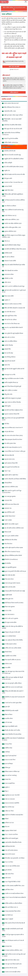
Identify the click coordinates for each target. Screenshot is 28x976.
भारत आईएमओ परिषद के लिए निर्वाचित (13, 640)
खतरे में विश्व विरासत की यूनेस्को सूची (12, 386)
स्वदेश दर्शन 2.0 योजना (9, 337)
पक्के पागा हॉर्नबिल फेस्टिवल (10, 341)
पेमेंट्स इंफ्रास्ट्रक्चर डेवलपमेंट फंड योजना (12, 439)
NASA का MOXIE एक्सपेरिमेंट (11, 803)
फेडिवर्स (5, 818)
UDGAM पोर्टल (7, 500)
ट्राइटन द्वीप (6, 706)
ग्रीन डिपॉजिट (7, 563)
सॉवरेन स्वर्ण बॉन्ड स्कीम (9, 587)
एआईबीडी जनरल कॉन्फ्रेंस (9, 655)
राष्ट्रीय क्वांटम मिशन (8, 874)
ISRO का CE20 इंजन (9, 799)
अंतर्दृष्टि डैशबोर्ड (7, 595)
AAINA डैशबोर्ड (7, 186)
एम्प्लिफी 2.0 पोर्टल (8, 278)
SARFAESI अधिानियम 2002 (10, 486)
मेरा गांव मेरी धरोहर (8, 353)
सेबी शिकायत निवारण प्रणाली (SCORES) (13, 602)
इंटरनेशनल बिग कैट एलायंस (10, 968)
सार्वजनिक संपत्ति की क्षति (9, 151)
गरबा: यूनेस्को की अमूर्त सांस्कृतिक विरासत (13, 333)
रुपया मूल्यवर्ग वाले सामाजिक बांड (11, 467)
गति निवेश (6, 423)
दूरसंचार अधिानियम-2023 (9, 231)
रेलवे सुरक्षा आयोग (7, 178)
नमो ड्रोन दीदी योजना (8, 431)
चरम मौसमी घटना (8, 915)
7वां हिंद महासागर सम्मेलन (10, 644)
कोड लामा (6, 826)
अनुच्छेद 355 (6, 170)
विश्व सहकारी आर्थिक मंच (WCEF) (12, 659)
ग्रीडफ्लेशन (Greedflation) (10, 559)
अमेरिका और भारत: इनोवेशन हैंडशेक (12, 648)
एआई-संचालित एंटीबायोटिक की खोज (12, 842)
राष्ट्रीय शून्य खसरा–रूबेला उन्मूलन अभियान (13, 115)
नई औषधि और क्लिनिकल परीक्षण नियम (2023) (14, 249)
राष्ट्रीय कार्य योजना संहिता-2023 (11, 960)
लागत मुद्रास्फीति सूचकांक (9, 567)
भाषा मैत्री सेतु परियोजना (9, 357)
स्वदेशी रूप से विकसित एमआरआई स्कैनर (13, 814)
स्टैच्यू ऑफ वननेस (7, 394)
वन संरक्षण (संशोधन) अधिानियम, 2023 (12, 950)
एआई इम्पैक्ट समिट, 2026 (9, 111)
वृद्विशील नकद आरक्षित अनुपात (10, 524)
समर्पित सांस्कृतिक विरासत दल (10, 382)
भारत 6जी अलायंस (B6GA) (10, 850)
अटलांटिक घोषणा (8, 718)
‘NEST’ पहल (6, 471)
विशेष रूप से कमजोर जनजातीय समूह (12, 155)
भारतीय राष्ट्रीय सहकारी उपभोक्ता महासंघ (13, 547)
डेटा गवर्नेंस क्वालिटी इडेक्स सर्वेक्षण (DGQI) (13, 166)
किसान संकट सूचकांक (9, 606)
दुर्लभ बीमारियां (7, 870)
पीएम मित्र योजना (7, 543)
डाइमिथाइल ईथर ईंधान (9, 846)
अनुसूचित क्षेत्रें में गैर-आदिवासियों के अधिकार (13, 158)
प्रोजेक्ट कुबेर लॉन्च (8, 598)
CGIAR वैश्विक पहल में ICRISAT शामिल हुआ (14, 451)
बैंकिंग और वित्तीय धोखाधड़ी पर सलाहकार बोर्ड (14, 308)
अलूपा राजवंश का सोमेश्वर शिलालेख (12, 402)
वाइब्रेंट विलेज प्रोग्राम (8, 190)
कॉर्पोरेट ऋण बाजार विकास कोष (11, 504)
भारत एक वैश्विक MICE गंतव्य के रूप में (13, 427)
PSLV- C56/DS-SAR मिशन (10, 834)
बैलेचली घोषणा (7, 652)
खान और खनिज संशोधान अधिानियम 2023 (13, 528)
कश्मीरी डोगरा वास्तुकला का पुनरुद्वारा (12, 398)
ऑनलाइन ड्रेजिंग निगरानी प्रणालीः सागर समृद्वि (14, 591)
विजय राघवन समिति (8, 296)
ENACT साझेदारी (8, 919)
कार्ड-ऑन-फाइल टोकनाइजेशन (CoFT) (12, 447)
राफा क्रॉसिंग (6, 667)
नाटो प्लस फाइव (7, 722)
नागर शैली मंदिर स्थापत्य (9, 311)
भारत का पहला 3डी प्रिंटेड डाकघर (11, 866)
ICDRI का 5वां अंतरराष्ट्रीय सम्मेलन (11, 972)
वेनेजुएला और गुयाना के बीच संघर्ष (11, 632)
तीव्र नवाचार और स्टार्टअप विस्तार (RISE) (13, 435)
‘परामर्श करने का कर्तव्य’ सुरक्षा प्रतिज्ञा (12, 702)
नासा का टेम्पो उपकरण (9, 854)
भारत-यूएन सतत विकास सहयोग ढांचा (12, 964)
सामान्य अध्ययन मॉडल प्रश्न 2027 (11, 103)
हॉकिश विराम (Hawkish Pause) (11, 551)
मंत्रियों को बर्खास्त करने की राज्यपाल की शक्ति (14, 174)
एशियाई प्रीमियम (7, 482)
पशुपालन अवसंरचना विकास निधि (11, 414)
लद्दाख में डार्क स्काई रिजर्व (9, 755)
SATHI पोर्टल (7, 610)
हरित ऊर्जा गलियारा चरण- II (10, 907)
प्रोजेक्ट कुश (6, 767)
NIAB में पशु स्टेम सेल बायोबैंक (10, 138)
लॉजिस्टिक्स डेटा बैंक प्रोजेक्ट (10, 539)
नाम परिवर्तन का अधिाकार (9, 206)
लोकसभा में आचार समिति (9, 260)
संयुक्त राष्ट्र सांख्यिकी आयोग (10, 726)
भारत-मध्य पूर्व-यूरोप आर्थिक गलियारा (12, 683)
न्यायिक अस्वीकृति (7, 162)
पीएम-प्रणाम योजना (8, 579)
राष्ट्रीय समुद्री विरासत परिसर (10, 315)
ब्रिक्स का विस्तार (7, 714)
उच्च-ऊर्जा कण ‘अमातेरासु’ (10, 775)
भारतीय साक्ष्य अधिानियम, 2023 (11, 219)
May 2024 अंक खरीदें (14, 66)
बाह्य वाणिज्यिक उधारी (9, 512)
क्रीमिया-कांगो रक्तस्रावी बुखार (10, 838)
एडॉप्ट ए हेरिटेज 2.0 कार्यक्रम (10, 390)
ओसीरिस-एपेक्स (7, 748)
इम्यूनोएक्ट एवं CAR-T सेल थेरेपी (11, 795)
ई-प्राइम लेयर (7, 779)
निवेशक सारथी (7, 532)
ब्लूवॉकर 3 (6, 787)
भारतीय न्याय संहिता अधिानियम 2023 (12, 223)
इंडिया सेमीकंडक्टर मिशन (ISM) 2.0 (11, 107)
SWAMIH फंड (7, 508)
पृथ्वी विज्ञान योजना (8, 889)
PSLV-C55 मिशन (8, 862)
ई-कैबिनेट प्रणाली (7, 253)
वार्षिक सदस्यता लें (14, 92)
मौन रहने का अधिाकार (8, 257)
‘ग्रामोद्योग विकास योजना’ (9, 516)
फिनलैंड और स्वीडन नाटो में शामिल (11, 730)
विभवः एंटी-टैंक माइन (8, 807)
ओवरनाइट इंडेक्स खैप (8, 455)
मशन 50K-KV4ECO (8, 614)
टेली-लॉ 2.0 (6, 241)
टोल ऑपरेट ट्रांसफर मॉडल (9, 443)
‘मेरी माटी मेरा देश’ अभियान (10, 319)
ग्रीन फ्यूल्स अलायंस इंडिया (9, 622)
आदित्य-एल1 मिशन (8, 811)
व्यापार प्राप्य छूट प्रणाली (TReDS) (11, 583)
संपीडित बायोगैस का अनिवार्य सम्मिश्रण (12, 903)
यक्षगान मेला (6, 365)
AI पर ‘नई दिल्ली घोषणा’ (9, 636)
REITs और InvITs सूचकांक (10, 618)
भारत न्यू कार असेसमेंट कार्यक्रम (10, 536)
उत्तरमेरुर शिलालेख (8, 345)
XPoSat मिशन (7, 744)
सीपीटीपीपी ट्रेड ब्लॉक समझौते (10, 710)
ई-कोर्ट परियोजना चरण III (9, 215)
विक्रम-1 (6, 791)
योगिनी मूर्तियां (7, 406)
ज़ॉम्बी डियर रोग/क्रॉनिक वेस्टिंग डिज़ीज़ (12, 125)
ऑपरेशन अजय (7, 663)
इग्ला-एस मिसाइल (8, 763)
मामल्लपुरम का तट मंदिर (9, 374)
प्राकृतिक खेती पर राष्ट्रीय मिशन (10, 475)
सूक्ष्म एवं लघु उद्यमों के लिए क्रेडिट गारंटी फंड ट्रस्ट (14, 571)
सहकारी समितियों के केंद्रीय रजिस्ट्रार (11, 245)
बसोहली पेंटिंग (7, 349)
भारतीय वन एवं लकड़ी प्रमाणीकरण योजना (13, 893)
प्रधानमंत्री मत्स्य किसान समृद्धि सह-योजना (13, 410)
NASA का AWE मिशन (9, 759)
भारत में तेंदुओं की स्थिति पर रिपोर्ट (11, 881)
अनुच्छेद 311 (6, 300)
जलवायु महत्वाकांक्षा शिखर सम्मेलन (11, 911)
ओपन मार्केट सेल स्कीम (9, 575)
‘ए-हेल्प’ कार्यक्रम (7, 520)
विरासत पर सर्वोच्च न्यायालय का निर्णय (12, 304)
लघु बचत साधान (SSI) (9, 459)
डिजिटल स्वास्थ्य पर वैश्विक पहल (11, 771)
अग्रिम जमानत (7, 282)
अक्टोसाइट (6, 752)
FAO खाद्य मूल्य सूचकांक (9, 496)
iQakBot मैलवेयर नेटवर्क (9, 830)
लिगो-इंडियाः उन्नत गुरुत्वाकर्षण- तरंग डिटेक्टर (13, 858)
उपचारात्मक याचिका (8, 274)
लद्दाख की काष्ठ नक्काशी (9, 361)
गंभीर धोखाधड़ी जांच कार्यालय (10, 270)
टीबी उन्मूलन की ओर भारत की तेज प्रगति (12, 128)
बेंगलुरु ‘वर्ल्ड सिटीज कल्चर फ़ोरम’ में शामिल (13, 378)
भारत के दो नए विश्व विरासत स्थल (11, 323)
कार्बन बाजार (7, 877)
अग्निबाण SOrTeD (8, 822)
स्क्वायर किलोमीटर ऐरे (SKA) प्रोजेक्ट (12, 734)
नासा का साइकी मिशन (9, 783)
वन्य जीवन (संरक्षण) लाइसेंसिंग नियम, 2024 (13, 885)
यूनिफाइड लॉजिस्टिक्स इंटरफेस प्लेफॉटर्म (12, 555)
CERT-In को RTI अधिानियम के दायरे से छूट (13, 286)
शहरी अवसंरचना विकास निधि (10, 463)
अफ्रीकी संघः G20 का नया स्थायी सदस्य (12, 687)
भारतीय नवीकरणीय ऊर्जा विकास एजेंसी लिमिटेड (14, 479)
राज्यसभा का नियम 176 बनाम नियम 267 (13, 182)
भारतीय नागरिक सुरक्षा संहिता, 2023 (12, 227)
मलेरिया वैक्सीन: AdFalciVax (10, 142)
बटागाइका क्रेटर (7, 946)
